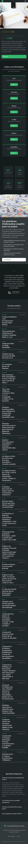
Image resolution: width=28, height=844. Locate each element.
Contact (18, 836)
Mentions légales (11, 836)
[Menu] (25, 1)
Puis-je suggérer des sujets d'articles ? (12, 813)
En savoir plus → (8, 259)
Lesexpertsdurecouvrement (15, 826)
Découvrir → (6, 56)
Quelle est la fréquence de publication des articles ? (13, 778)
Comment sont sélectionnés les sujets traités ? (12, 807)
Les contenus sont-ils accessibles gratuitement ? (11, 801)
